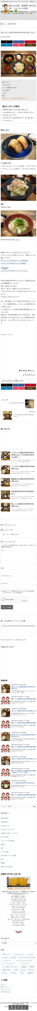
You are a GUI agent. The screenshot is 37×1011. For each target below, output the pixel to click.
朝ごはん (32, 370)
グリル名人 (13, 957)
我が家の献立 (12, 24)
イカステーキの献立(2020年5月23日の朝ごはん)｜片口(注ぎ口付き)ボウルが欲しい (22, 455)
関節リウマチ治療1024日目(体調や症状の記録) (23, 747)
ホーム (4, 24)
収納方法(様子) (6, 970)
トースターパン (6, 960)
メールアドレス (6, 575)
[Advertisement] (16, 352)
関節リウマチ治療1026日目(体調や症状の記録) (23, 699)
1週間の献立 (4, 822)
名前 (2, 568)
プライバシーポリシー (24, 1)
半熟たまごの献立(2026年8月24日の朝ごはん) (23, 758)
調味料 (3, 844)
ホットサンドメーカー (8, 963)
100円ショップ (6, 954)
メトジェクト (26, 963)
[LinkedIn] (6, 45)
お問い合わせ (5, 1)
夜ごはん (23, 970)
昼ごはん (31, 970)
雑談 (2, 859)
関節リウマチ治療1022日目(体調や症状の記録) (23, 795)
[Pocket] (18, 45)
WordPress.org (5, 992)
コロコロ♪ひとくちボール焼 (27, 957)
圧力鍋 (16, 970)
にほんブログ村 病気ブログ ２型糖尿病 (13, 263)
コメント (3, 550)
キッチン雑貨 (4, 852)
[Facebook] (18, 41)
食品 (2, 848)
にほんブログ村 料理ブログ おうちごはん (14, 271)
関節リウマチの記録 (6, 866)
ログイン (3, 984)
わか (34, 375)
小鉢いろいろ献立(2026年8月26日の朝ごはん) (23, 711)
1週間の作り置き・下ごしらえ (9, 833)
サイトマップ (13, 1)
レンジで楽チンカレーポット (10, 966)
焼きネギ (14, 973)
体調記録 (23, 966)
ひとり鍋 (4, 957)
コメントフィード (6, 989)
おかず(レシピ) (5, 825)
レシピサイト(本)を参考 (7, 840)
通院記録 (30, 973)
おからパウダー (19, 954)
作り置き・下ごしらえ (7, 829)
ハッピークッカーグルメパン (24, 960)
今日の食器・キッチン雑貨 (8, 855)
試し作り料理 (4, 837)
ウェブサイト (4, 583)
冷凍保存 (31, 966)
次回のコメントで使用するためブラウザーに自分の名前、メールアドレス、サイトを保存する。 (18, 591)
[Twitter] (6, 41)
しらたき (30, 954)
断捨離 (3, 863)
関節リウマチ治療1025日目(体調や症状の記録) (23, 722)
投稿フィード (4, 987)
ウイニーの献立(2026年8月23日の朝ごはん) (23, 783)
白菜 (22, 973)
